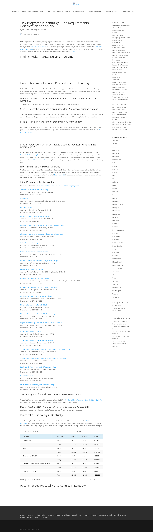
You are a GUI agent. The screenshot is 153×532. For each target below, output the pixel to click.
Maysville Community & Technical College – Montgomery (40, 314)
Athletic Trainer (117, 28)
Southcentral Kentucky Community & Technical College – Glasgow (43, 358)
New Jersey (116, 233)
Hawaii (114, 172)
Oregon (115, 256)
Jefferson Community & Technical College (34, 278)
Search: (79, 431)
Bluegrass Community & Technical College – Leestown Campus (42, 225)
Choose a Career (119, 22)
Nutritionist (116, 60)
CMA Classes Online (119, 110)
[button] (51, 436)
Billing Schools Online (120, 112)
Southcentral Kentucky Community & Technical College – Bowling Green (45, 349)
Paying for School (95, 12)
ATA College (24, 199)
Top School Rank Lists (121, 318)
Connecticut (116, 160)
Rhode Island (117, 262)
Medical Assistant (118, 50)
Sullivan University (26, 376)
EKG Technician (117, 35)
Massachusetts (117, 204)
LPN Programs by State (38, 30)
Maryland (115, 201)
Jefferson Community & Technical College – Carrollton (38, 287)
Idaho (114, 176)
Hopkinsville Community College (31, 270)
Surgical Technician (119, 94)
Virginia (115, 284)
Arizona (115, 147)
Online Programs (119, 104)
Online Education (78, 12)
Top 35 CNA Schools (119, 341)
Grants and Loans (118, 308)
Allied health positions (38, 47)
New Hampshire (118, 230)
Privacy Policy (40, 515)
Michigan (115, 208)
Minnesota (116, 211)
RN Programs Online (119, 130)
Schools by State (111, 12)
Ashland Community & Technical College (34, 190)
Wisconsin (115, 294)
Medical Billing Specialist (121, 53)
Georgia (115, 169)
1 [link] (90, 480)
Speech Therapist (118, 92)
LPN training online (40, 160)
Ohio (114, 249)
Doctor (114, 33)
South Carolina (117, 265)
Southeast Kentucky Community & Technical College (38, 367)
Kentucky (115, 192)
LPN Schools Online (119, 115)
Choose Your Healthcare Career (32, 12)
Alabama (115, 140)
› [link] (101, 480)
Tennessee (116, 271)
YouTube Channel (41, 518)
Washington (116, 287)
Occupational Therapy (120, 62)
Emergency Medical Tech (121, 38)
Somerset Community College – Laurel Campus (36, 340)
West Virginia (117, 291)
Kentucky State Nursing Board (30, 155)
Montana (115, 220)
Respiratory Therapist (120, 90)
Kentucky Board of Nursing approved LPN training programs (58, 186)
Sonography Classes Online (121, 125)
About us (30, 515)
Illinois (114, 179)
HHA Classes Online (119, 127)
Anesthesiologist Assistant (121, 25)
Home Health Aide (118, 48)
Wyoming (115, 297)
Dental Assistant (118, 30)
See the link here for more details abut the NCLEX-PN (83, 400)
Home (14, 12)
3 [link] (97, 480)
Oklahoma (115, 252)
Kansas (114, 188)
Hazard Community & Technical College (34, 252)
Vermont (115, 281)
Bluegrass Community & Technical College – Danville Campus (41, 234)
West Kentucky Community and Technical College (37, 385)
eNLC (73, 52)
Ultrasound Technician (120, 97)
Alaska (114, 144)
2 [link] (94, 480)
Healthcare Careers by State (58, 12)
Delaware (115, 163)
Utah (114, 278)
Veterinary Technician (120, 99)
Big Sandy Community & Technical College (35, 216)
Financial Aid (116, 306)
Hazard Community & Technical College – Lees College (39, 261)
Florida (114, 166)
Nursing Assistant (118, 57)
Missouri (115, 217)
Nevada (115, 227)
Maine (114, 198)
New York (115, 240)
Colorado (115, 156)
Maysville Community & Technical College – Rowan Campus (41, 323)
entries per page (32, 431)
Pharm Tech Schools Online (122, 122)
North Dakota (117, 246)
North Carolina (117, 243)
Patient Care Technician (120, 65)
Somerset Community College (30, 331)
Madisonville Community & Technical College (36, 296)
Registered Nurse (118, 87)
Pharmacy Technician (119, 67)
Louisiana (115, 195)
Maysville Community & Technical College (34, 305)
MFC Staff (25, 30)
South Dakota (117, 268)
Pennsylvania (117, 259)
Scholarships (116, 311)
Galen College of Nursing (29, 243)
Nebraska (115, 224)
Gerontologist (117, 40)
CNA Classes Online (119, 107)
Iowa (114, 185)
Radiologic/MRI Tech (119, 85)
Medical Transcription (120, 55)
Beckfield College (26, 207)
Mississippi (116, 214)
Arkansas (115, 150)
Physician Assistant (119, 82)
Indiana (115, 182)
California (115, 153)
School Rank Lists (128, 12)
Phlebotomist (117, 70)
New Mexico (116, 236)
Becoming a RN (59, 175)
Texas (114, 275)
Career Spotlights (54, 515)
